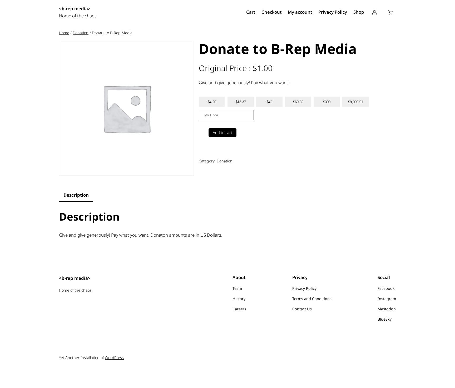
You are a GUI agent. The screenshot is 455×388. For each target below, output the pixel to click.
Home (64, 32)
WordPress (114, 357)
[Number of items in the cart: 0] (390, 12)
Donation (80, 32)
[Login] (374, 12)
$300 (326, 102)
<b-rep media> (75, 9)
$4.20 (212, 102)
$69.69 (298, 102)
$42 (269, 102)
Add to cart (222, 132)
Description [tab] (76, 195)
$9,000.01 (355, 102)
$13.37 (241, 102)
